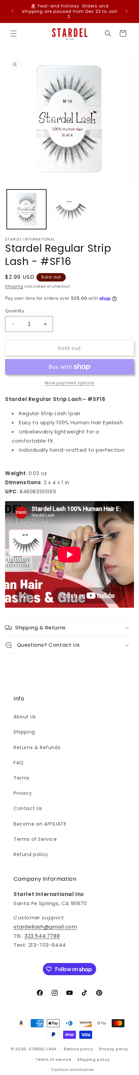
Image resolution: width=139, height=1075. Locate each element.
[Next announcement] (126, 11)
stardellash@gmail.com (45, 926)
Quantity (14, 311)
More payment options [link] (69, 383)
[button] (13, 33)
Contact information (72, 1069)
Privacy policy (113, 1049)
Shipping (14, 286)
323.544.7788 (42, 935)
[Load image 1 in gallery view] (26, 209)
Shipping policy (93, 1059)
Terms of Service (35, 839)
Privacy (22, 793)
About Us (24, 716)
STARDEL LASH (43, 1049)
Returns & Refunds (36, 747)
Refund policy (30, 854)
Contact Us (27, 808)
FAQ (18, 762)
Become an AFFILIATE (39, 824)
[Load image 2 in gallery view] (69, 209)
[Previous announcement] (12, 11)
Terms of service (53, 1059)
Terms (21, 778)
